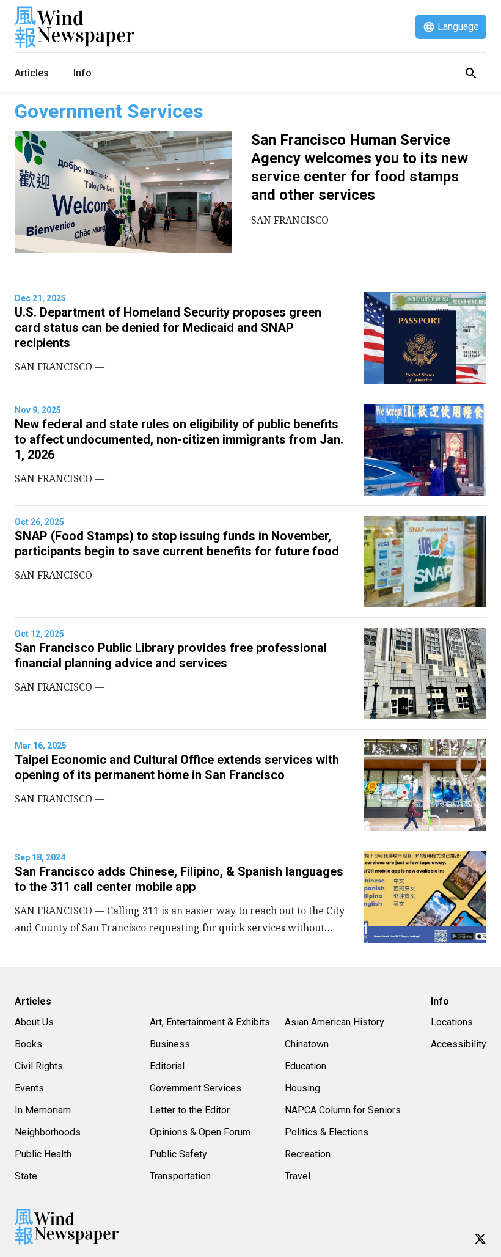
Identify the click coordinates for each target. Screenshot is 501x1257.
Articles (32, 73)
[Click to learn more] (480, 1239)
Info (82, 73)
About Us (34, 1022)
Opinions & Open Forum (200, 1132)
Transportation (180, 1176)
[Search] (471, 73)
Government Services (195, 1088)
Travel (297, 1176)
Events (29, 1088)
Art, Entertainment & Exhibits (210, 1022)
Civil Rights (39, 1066)
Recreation (308, 1154)
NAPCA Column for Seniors (343, 1110)
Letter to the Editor (190, 1110)
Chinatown (307, 1044)
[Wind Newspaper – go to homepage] (74, 26)
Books (28, 1044)
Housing (302, 1088)
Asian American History (334, 1022)
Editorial (167, 1066)
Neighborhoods (48, 1132)
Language (458, 26)
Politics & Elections (326, 1132)
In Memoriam (43, 1110)
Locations (452, 1022)
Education (305, 1066)
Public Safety (178, 1154)
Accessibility (458, 1044)
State (26, 1176)
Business (170, 1044)
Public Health (43, 1154)
